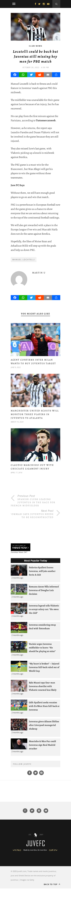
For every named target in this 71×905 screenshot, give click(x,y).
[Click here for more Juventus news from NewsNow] (20, 547)
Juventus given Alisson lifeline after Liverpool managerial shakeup (44, 725)
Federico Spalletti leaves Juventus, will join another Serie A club (42, 571)
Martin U (39, 272)
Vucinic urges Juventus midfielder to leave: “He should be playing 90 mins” (42, 647)
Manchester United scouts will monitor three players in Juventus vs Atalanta (35, 414)
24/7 (25, 552)
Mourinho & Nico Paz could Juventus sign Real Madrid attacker (42, 745)
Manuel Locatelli (23, 259)
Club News (35, 46)
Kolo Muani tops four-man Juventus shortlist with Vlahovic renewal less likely (42, 686)
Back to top (51, 884)
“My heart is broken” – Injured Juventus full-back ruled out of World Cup (44, 667)
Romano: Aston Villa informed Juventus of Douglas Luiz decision (44, 590)
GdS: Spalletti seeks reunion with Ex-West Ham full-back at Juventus (44, 706)
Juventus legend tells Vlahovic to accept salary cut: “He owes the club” (44, 609)
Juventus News (17, 552)
